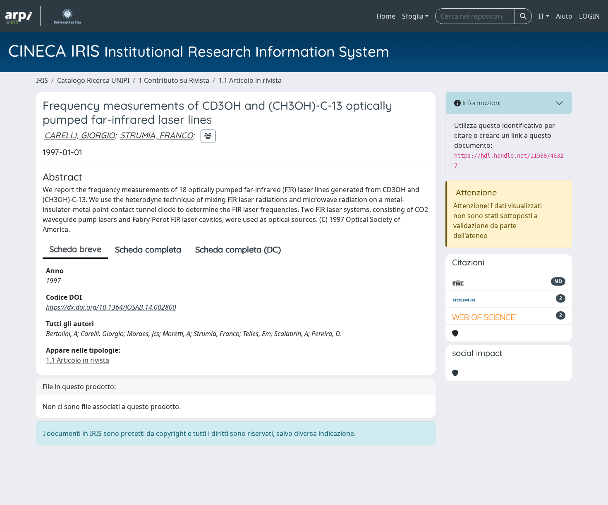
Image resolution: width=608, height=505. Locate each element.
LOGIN (589, 16)
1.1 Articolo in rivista (250, 80)
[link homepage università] (67, 16)
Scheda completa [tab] (148, 249)
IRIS (42, 80)
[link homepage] (23, 16)
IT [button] (541, 16)
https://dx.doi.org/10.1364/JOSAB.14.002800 (111, 307)
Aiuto (564, 16)
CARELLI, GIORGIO (79, 135)
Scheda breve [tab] (75, 249)
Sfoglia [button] (413, 16)
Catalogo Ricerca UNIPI (93, 80)
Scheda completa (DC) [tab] (238, 249)
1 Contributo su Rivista (174, 80)
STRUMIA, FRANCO (156, 135)
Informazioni (480, 103)
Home (385, 16)
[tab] (295, 249)
